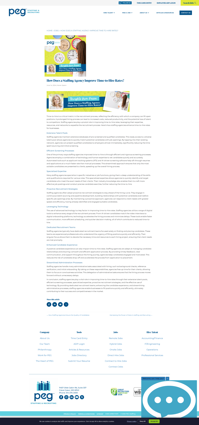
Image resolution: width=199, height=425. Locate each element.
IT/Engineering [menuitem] (152, 344)
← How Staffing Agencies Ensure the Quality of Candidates (68, 315)
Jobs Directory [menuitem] (79, 355)
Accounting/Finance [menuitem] (152, 338)
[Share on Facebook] (49, 304)
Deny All (143, 421)
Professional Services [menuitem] (152, 355)
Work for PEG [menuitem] (45, 355)
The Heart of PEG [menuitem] (44, 361)
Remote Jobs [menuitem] (116, 338)
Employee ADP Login (166, 3)
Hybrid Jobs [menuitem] (116, 344)
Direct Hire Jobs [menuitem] (116, 355)
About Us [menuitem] (45, 338)
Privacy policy (132, 421)
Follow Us (127, 3)
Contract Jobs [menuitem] (116, 366)
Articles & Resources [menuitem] (79, 349)
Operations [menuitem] (152, 349)
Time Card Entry (144, 3)
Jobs (56, 31)
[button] (114, 13)
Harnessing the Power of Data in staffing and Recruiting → (131, 315)
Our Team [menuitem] (45, 344)
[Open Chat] (169, 402)
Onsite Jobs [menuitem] (116, 349)
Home (49, 31)
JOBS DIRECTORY (111, 414)
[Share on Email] (60, 304)
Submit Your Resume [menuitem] (79, 361)
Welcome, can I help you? (153, 379)
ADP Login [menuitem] (79, 344)
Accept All (154, 421)
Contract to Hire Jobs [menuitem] (116, 361)
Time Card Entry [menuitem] (79, 338)
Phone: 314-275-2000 (68, 393)
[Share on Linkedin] (54, 304)
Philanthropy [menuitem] (45, 349)
